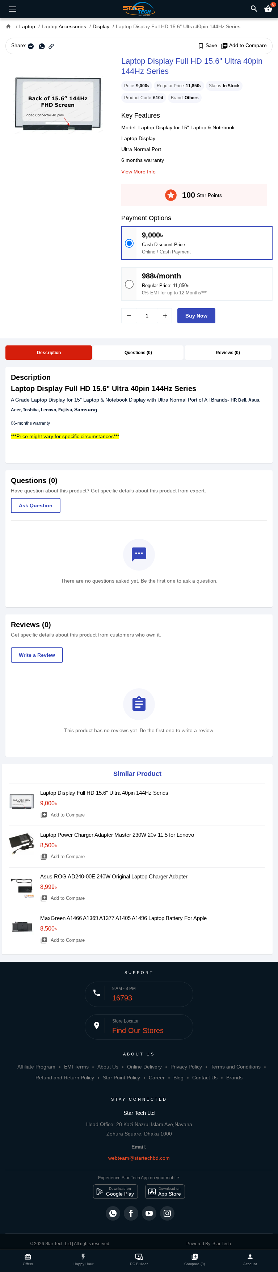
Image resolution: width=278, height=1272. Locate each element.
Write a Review (37, 655)
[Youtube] (149, 1213)
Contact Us (205, 1077)
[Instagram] (167, 1213)
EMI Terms (76, 1067)
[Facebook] (131, 1213)
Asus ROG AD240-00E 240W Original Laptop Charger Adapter (114, 876)
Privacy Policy (186, 1067)
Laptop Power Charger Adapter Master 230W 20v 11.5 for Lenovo (117, 835)
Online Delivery (144, 1067)
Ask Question (35, 505)
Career (157, 1077)
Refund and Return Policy (64, 1077)
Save (207, 45)
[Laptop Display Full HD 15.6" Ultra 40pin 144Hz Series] (57, 105)
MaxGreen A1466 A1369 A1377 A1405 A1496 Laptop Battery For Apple (123, 918)
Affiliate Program (36, 1067)
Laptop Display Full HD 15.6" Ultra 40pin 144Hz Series (104, 793)
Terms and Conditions (236, 1067)
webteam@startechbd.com (139, 1158)
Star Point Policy (121, 1077)
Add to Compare (244, 45)
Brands (234, 1077)
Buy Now (196, 316)
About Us (107, 1067)
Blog (178, 1077)
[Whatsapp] (113, 1213)
